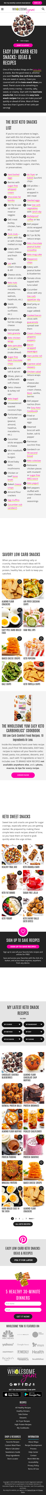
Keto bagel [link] (13, 398)
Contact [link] (33, 1455)
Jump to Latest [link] (23, 45)
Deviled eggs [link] (33, 200)
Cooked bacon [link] (34, 315)
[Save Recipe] (19, 581)
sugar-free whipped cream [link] (13, 189)
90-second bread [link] (32, 454)
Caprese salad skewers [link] (34, 365)
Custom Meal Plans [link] (13, 1445)
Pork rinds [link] (13, 234)
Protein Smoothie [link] (31, 1157)
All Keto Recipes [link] (23, 1224)
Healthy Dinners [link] (23, 1411)
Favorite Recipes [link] (12, 1442)
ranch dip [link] (36, 211)
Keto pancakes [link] (15, 345)
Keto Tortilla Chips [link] (31, 684)
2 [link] (15, 1218)
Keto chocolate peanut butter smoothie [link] (34, 246)
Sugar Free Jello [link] (30, 893)
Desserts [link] (23, 1417)
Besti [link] (29, 393)
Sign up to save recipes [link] (23, 946)
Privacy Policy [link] (33, 1465)
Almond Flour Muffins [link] (12, 1131)
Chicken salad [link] (34, 371)
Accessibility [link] (33, 1462)
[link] (23, 13)
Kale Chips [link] (6, 684)
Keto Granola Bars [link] (31, 867)
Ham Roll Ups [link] (29, 630)
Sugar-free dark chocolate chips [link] (15, 360)
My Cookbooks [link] (23, 1428)
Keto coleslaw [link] (34, 460)
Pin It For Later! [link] (23, 1260)
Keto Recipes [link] (25, 41)
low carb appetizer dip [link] (33, 298)
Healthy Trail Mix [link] (9, 867)
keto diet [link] (37, 69)
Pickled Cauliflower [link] (32, 1131)
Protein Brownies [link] (31, 1106)
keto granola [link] (14, 333)
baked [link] (30, 177)
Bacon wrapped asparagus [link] (32, 348)
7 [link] (26, 1218)
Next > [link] (31, 1218)
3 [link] (19, 1218)
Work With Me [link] (33, 1458)
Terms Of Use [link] (33, 1469)
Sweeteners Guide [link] (12, 1452)
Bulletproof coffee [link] (32, 218)
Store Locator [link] (12, 1458)
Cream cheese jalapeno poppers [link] (34, 336)
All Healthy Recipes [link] (23, 1407)
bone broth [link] (13, 478)
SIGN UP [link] (37, 3)
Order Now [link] (23, 775)
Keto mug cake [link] (34, 254)
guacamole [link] (32, 322)
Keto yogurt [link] (33, 483)
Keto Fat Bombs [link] (8, 893)
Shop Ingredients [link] (13, 1455)
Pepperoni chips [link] (32, 261)
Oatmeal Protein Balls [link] (12, 1106)
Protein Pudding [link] (9, 1157)
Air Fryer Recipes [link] (23, 1421)
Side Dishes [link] (23, 1414)
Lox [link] (9, 263)
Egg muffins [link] (13, 500)
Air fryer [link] (31, 174)
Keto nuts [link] (12, 282)
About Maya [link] (33, 1442)
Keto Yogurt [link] (7, 919)
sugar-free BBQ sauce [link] (33, 477)
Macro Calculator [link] (13, 1448)
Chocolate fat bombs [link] (14, 199)
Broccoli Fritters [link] (9, 1183)
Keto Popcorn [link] (29, 659)
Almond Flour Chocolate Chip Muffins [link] (30, 1078)
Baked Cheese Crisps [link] (11, 659)
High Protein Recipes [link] (23, 1424)
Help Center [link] (33, 1452)
